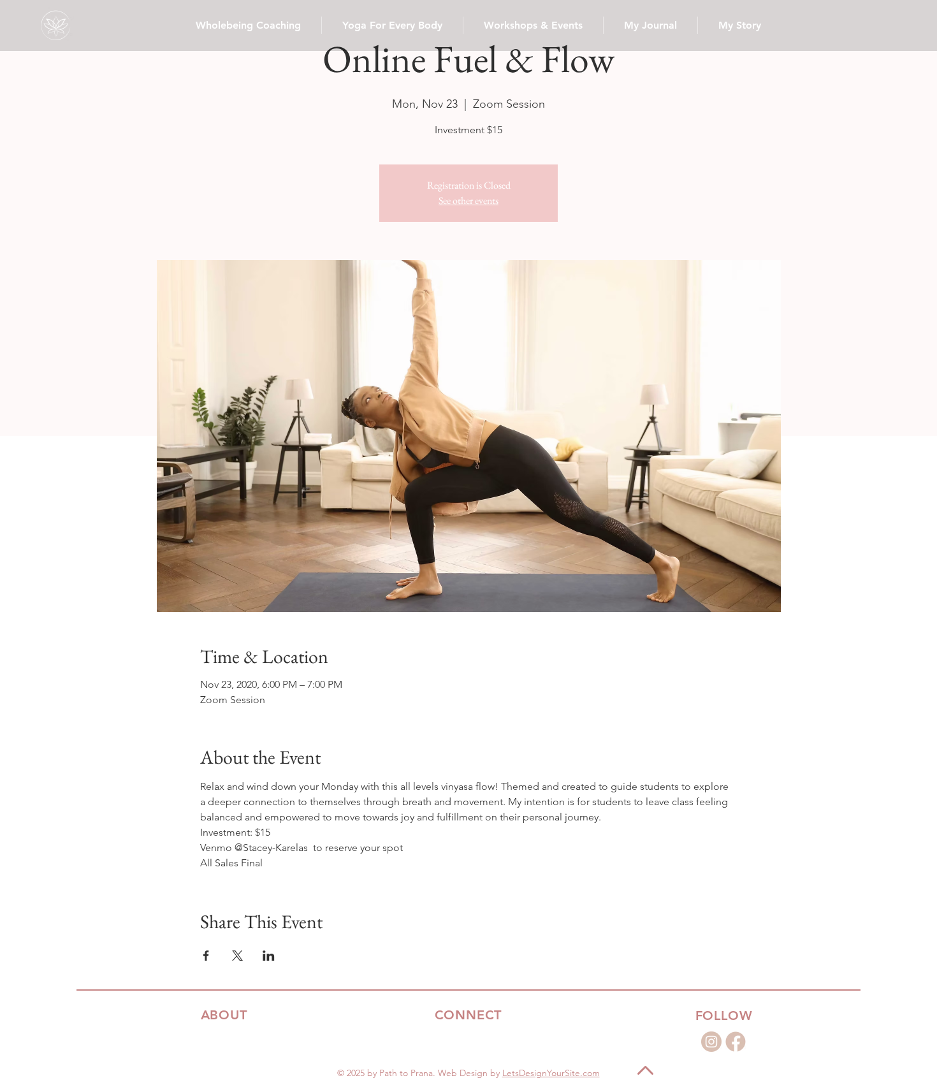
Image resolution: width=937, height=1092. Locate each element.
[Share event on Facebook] (206, 955)
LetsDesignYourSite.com (551, 1073)
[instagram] (711, 1041)
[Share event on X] (237, 955)
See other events (468, 200)
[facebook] (735, 1041)
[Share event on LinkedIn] (269, 955)
